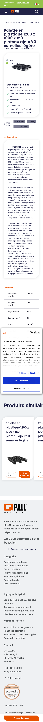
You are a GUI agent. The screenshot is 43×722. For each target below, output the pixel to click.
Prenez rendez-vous (23, 549)
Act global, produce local (17, 607)
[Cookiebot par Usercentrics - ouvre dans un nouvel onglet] (30, 333)
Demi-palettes (12, 569)
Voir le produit (11, 474)
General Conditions (12, 713)
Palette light (19, 121)
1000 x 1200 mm (21, 127)
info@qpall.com (12, 671)
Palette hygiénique (14, 576)
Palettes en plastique (15, 562)
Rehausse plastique (14, 630)
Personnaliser (20, 388)
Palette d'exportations (16, 572)
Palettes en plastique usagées (20, 634)
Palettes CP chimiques (16, 565)
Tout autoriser (21, 380)
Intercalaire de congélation (18, 627)
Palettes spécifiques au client (19, 610)
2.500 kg (31, 121)
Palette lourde (11, 579)
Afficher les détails (27, 373)
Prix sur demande (21, 718)
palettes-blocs (12, 583)
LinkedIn (18, 678)
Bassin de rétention (14, 638)
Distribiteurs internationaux (18, 614)
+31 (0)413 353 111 (13, 667)
